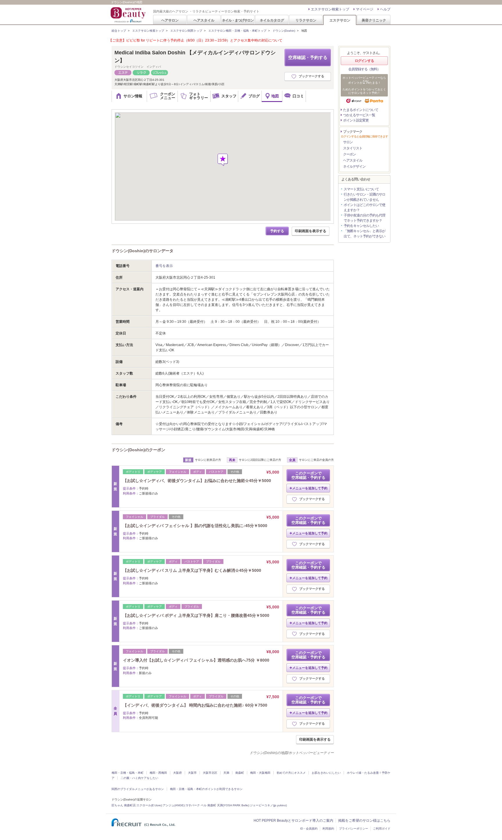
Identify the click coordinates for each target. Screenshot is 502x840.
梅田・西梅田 (158, 772)
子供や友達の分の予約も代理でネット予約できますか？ (364, 218)
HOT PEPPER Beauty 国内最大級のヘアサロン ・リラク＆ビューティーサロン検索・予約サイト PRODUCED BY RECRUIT (128, 14)
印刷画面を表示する (310, 231)
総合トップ (119, 30)
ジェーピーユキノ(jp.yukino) (268, 805)
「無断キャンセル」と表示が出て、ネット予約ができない (364, 233)
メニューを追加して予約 (309, 488)
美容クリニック (374, 20)
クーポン (349, 154)
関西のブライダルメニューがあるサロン (138, 789)
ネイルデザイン (354, 166)
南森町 (239, 772)
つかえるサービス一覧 (359, 115)
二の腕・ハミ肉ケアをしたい (139, 778)
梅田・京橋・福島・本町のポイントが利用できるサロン (206, 789)
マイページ (364, 9)
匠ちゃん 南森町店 (124, 805)
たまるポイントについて (360, 110)
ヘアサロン (170, 20)
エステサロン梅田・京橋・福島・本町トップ (237, 30)
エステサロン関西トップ (186, 30)
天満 (226, 772)
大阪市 (192, 772)
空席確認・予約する (307, 57)
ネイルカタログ (272, 20)
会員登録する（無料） (364, 69)
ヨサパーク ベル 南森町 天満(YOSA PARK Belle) (217, 805)
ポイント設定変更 (356, 120)
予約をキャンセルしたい (361, 226)
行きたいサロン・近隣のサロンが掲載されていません (364, 197)
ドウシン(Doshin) (283, 30)
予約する (277, 231)
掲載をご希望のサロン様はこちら (364, 820)
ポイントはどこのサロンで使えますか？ (364, 207)
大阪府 (177, 772)
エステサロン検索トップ (330, 9)
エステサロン (339, 20)
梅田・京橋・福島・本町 (128, 772)
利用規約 (328, 828)
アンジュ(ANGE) (173, 805)
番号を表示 (164, 266)
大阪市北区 (210, 772)
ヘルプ (385, 9)
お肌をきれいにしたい (326, 772)
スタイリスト (352, 148)
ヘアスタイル (203, 20)
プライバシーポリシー (353, 828)
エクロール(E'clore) (149, 805)
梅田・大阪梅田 (260, 772)
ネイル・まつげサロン (237, 20)
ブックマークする (311, 76)
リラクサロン (305, 20)
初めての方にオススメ (291, 772)
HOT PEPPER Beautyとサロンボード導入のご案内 (293, 820)
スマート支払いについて (361, 189)
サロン (348, 142)
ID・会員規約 (309, 828)
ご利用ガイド (381, 828)
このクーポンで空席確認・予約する (308, 475)
